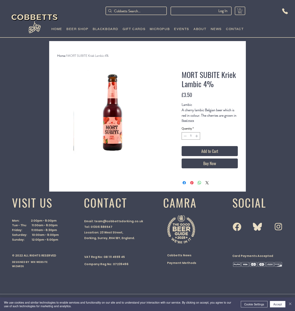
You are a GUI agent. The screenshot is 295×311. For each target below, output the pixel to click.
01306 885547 (101, 227)
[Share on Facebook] (184, 182)
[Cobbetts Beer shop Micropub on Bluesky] (257, 227)
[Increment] (196, 135)
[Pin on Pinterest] (191, 182)
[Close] (290, 304)
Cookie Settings (254, 304)
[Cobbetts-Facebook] (237, 226)
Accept (277, 304)
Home (61, 55)
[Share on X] (207, 182)
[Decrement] (184, 135)
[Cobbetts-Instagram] (278, 227)
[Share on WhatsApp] (199, 182)
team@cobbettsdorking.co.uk (118, 221)
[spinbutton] (190, 135)
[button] (240, 10)
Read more (188, 120)
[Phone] (285, 11)
